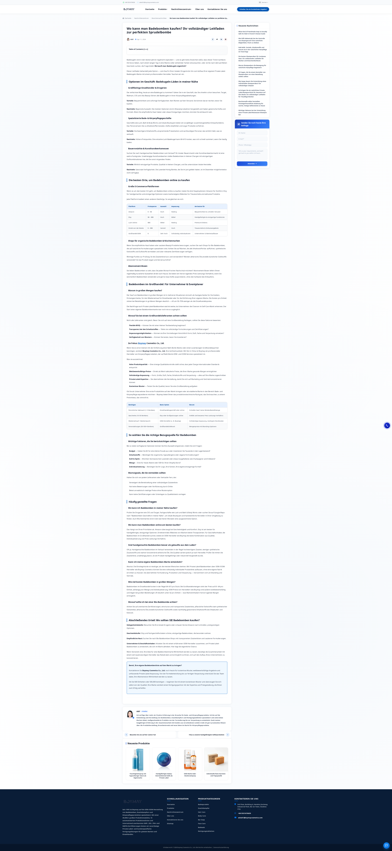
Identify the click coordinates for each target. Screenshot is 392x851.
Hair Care (201, 812)
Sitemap (170, 823)
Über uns (199, 9)
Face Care (201, 823)
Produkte (163, 9)
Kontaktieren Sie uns (217, 9)
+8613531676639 (244, 813)
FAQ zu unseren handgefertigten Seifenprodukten (206, 735)
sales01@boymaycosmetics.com (250, 818)
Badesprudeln (203, 804)
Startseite (149, 9)
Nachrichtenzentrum (181, 9)
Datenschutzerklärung (221, 847)
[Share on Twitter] (217, 39)
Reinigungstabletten (206, 831)
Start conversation (368, 835)
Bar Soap (201, 820)
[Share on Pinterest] (225, 39)
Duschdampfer (203, 808)
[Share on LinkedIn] (221, 39)
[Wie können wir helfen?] (387, 425)
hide (145, 49)
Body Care (202, 816)
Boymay (142, 343)
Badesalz (201, 827)
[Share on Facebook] (212, 39)
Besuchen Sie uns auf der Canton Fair (143, 735)
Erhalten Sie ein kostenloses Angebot (253, 9)
